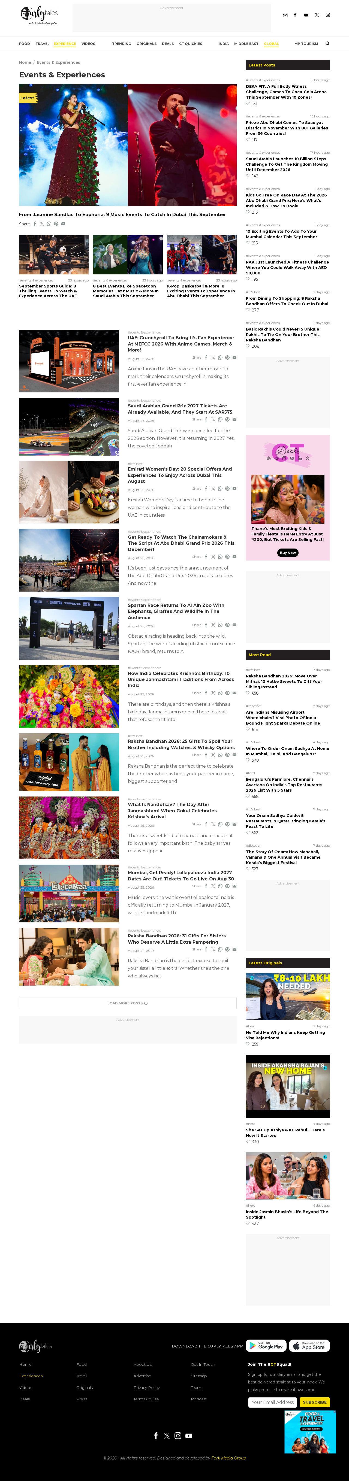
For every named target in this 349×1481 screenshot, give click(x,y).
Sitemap (199, 1375)
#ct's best (253, 292)
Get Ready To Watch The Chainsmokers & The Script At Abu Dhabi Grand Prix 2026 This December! (181, 543)
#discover (253, 845)
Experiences (31, 1375)
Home (25, 62)
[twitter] (42, 224)
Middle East (246, 44)
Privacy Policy (147, 1387)
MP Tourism (306, 44)
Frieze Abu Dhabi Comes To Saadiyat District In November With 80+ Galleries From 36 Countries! (287, 128)
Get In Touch (203, 1364)
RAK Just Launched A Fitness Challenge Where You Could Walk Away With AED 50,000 (287, 267)
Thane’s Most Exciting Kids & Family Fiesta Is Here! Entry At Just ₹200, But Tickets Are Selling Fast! (287, 534)
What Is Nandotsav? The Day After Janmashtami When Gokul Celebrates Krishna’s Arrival (172, 810)
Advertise (142, 1375)
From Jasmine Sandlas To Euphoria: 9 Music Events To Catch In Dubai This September (122, 214)
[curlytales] (35, 1351)
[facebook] (35, 224)
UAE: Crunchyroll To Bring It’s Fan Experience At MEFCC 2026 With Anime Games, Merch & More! (181, 344)
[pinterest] (56, 224)
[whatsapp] (49, 224)
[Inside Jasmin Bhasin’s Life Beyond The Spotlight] (288, 1198)
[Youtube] (306, 15)
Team (196, 1387)
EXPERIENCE (65, 44)
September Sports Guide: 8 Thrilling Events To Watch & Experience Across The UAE (48, 291)
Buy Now (288, 553)
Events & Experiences (58, 62)
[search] (325, 44)
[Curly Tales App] (266, 1346)
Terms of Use (146, 1399)
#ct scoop (253, 706)
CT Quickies (190, 44)
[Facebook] (295, 15)
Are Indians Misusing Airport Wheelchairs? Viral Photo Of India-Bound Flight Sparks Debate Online (283, 718)
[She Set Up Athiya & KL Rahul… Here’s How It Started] (288, 1116)
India (224, 44)
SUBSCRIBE (315, 1402)
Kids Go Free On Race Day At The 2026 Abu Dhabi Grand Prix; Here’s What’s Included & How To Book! (286, 200)
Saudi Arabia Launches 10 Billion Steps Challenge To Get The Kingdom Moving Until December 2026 (287, 164)
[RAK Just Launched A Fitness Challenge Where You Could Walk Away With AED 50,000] (128, 204)
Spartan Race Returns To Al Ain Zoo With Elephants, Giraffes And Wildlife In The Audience (176, 611)
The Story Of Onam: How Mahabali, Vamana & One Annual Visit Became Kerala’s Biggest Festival (283, 857)
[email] (63, 224)
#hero (250, 1026)
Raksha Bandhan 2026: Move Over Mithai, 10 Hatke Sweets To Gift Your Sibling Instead (284, 681)
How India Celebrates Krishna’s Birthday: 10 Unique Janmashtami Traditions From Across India (181, 679)
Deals (168, 44)
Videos (88, 44)
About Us (143, 1364)
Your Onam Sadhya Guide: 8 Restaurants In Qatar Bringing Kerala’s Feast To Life (285, 821)
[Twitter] (317, 15)
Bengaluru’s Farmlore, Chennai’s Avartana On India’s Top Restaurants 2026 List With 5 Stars (284, 785)
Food (24, 44)
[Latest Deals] (288, 468)
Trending (121, 44)
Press (81, 1399)
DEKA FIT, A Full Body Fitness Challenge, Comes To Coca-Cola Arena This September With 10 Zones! (286, 92)
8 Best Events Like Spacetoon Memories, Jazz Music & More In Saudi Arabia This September (126, 291)
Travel (42, 44)
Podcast (199, 1399)
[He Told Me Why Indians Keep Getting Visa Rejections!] (288, 1018)
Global (271, 44)
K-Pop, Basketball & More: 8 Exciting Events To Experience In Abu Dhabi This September (201, 291)
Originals (147, 44)
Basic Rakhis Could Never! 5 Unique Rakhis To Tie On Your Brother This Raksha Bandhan (283, 335)
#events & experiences (263, 80)
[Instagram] (328, 15)
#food (250, 773)
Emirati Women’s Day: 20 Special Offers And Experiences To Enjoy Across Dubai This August (180, 475)
